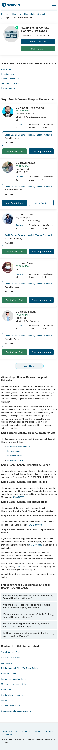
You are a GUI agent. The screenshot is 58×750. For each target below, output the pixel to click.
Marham (5, 14)
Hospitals (16, 14)
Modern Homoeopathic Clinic (14, 684)
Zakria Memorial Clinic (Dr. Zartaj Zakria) (19, 668)
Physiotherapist (8, 88)
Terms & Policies (10, 731)
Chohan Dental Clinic (10, 706)
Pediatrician (6, 69)
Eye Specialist (7, 74)
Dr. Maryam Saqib (15, 460)
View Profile (41, 203)
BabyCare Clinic (8, 674)
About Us (26, 731)
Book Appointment (41, 151)
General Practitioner (10, 79)
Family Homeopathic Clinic (13, 679)
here (18, 566)
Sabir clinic (6, 690)
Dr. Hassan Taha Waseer (18, 447)
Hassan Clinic (7, 700)
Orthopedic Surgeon (10, 83)
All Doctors (7, 735)
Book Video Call (14, 151)
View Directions (38, 41)
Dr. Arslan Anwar (14, 456)
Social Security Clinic (11, 652)
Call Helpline (38, 49)
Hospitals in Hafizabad (34, 14)
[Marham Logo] (11, 5)
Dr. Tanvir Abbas (14, 451)
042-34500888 (17, 497)
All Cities (49, 731)
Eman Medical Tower (10, 657)
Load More (29, 366)
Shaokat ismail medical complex (16, 711)
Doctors (37, 731)
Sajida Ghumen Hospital (12, 695)
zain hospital (7, 663)
